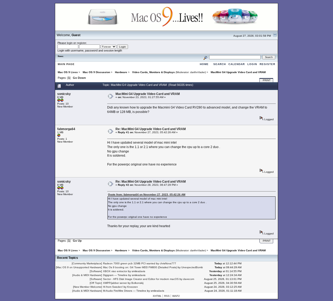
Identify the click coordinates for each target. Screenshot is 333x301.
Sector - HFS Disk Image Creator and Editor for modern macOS (141, 279)
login (70, 42)
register (81, 42)
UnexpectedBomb (192, 267)
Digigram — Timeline (115, 275)
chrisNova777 (168, 263)
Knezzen (132, 286)
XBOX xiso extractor (115, 271)
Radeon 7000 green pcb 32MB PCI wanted (129, 263)
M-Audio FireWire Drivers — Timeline (124, 290)
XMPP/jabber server (115, 282)
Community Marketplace (87, 263)
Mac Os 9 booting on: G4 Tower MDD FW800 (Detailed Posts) (140, 267)
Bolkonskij (137, 282)
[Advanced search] (205, 57)
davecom (188, 279)
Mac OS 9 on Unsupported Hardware (79, 267)
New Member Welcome (87, 286)
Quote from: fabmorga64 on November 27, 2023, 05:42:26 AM (146, 194)
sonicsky (64, 94)
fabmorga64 (66, 129)
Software (96, 271)
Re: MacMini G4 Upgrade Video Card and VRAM (151, 129)
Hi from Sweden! (113, 286)
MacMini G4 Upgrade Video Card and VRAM (148, 94)
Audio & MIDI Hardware (87, 275)
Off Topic (96, 282)
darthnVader (197, 72)
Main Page (66, 64)
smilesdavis (138, 271)
